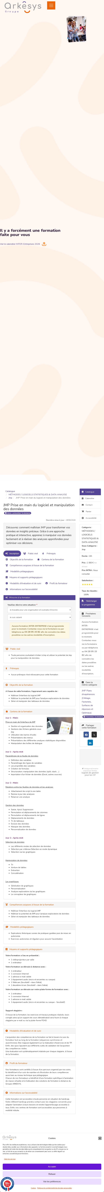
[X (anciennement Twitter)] (94, 734)
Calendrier (89, 498)
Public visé (32, 553)
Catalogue (10, 491)
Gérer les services (9, 1159)
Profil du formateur (58, 583)
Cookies (33, 1188)
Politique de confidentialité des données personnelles (54, 1188)
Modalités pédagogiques (22, 571)
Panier (88, 511)
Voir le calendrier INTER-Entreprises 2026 (20, 244)
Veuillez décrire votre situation (22, 605)
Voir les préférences (52, 1181)
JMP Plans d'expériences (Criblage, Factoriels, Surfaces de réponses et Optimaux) (88, 701)
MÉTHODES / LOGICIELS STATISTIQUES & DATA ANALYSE (38, 494)
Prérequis (51, 553)
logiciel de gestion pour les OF (90, 774)
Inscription (14, 553)
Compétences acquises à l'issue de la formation (31, 565)
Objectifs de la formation (21, 559)
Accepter (52, 1166)
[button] (100, 1138)
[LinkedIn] (90, 742)
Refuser (52, 1174)
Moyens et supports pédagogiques (26, 577)
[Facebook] (86, 734)
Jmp (10, 497)
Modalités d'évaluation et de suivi (25, 583)
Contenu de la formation (52, 559)
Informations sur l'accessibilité (23, 589)
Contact (88, 505)
